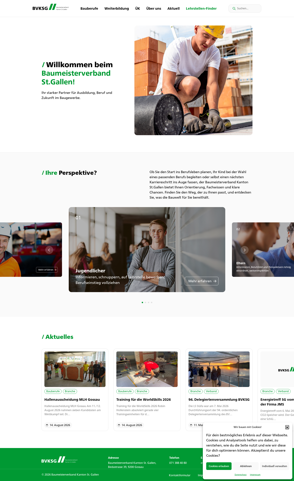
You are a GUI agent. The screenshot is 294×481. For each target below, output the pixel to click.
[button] (287, 427)
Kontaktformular (179, 475)
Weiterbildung (116, 8)
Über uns (153, 8)
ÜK (137, 8)
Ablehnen (246, 466)
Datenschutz (241, 474)
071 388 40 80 (178, 462)
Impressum (255, 474)
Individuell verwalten (274, 466)
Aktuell (173, 8)
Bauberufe (89, 8)
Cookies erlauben (219, 466)
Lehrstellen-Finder (201, 8)
